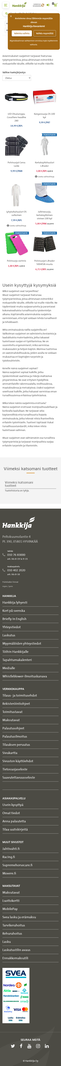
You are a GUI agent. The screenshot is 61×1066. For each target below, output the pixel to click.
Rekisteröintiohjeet (16, 703)
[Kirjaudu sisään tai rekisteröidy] (48, 5)
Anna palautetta (14, 821)
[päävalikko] (5, 5)
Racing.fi (8, 857)
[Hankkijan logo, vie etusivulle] (21, 5)
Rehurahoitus (12, 933)
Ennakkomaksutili (15, 958)
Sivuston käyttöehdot (17, 761)
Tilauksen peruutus (16, 744)
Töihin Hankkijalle (15, 651)
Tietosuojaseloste (14, 769)
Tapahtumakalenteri (17, 660)
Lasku (6, 941)
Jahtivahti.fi (11, 848)
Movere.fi (9, 873)
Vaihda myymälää (44, 33)
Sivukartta (9, 753)
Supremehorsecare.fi (17, 865)
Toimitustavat (12, 712)
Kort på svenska (13, 610)
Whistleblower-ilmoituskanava (24, 676)
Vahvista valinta (21, 33)
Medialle (8, 668)
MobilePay (10, 909)
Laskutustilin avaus (16, 950)
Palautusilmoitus (14, 736)
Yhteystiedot (11, 627)
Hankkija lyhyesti (14, 602)
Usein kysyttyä (12, 805)
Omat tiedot (11, 813)
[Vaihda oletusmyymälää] (42, 5)
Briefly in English (14, 619)
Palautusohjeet (13, 728)
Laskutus (8, 635)
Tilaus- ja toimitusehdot (19, 695)
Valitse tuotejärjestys (14, 72)
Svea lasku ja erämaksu (19, 917)
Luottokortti (11, 900)
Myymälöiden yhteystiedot (21, 643)
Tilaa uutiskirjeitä (15, 829)
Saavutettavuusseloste (18, 777)
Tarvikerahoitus (13, 925)
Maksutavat (11, 720)
